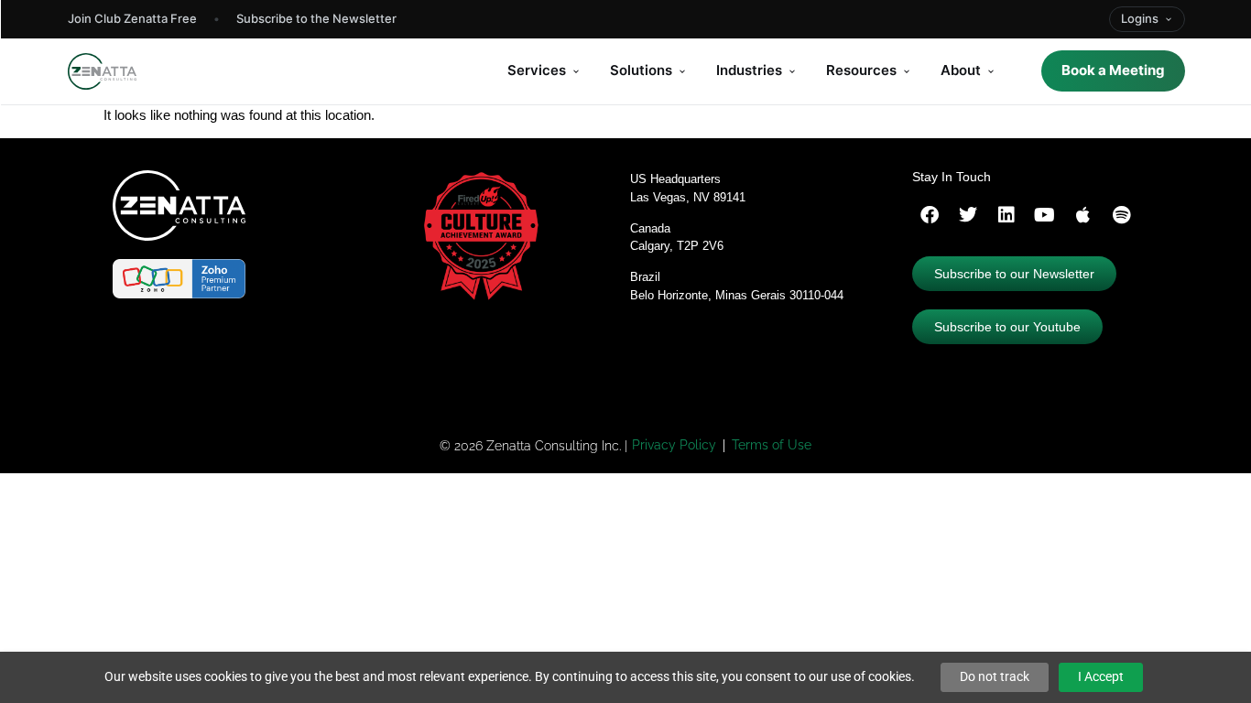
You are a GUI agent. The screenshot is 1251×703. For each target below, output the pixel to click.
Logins (1140, 18)
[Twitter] (968, 215)
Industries (749, 70)
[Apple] (1083, 215)
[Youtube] (1045, 215)
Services (536, 70)
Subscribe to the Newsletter (316, 18)
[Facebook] (929, 215)
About (961, 70)
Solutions (641, 70)
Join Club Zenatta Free (132, 18)
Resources (861, 70)
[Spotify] (1122, 215)
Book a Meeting (1113, 70)
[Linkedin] (1006, 215)
